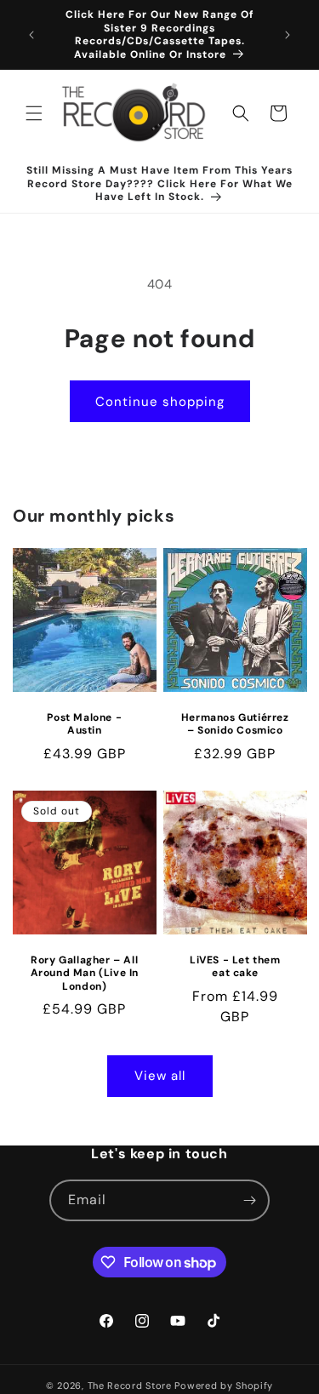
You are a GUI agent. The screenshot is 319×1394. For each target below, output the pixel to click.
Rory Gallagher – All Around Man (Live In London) (85, 972)
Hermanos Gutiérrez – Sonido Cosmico (234, 724)
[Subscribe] (249, 1200)
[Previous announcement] (31, 35)
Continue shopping (160, 401)
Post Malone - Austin (84, 724)
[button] (34, 113)
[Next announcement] (287, 35)
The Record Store (131, 1385)
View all (159, 1075)
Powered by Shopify (223, 1385)
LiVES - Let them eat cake (234, 966)
